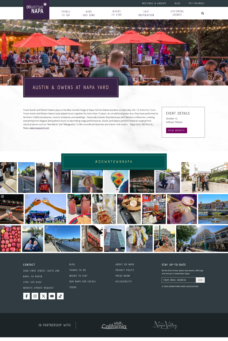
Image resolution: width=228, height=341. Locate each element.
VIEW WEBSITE (176, 130)
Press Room (123, 275)
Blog (177, 3)
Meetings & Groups (154, 3)
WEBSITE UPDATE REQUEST (38, 287)
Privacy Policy (125, 270)
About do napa (125, 264)
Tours (73, 287)
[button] (65, 13)
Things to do (77, 270)
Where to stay (78, 275)
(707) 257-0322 (32, 282)
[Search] (203, 13)
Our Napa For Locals (82, 281)
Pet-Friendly (197, 3)
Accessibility (124, 281)
